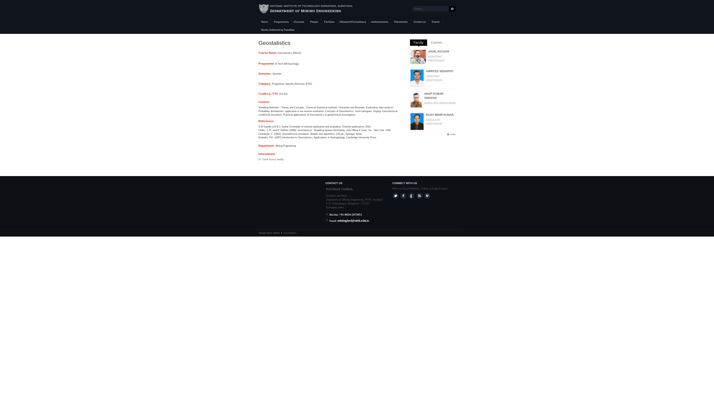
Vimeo (427, 196)
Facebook (403, 196)
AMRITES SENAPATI (439, 71)
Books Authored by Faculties (278, 29)
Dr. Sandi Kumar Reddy (271, 159)
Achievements (378, 22)
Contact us (420, 21)
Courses (298, 22)
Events (436, 21)
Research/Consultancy (352, 22)
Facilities (329, 21)
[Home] (306, 9)
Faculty (420, 42)
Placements (401, 21)
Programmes (281, 21)
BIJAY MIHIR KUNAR (440, 114)
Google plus (411, 196)
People (314, 21)
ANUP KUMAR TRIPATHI (433, 96)
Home (264, 21)
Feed (419, 196)
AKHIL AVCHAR (438, 51)
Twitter (395, 196)
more (453, 134)
